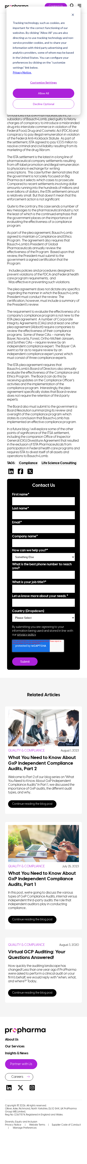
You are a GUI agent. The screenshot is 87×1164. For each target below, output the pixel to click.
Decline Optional (43, 104)
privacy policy (26, 634)
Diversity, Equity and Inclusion (21, 1121)
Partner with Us (21, 1064)
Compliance (28, 463)
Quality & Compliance (26, 750)
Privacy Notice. (22, 72)
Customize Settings (43, 82)
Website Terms (37, 1125)
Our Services (15, 1046)
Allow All (43, 93)
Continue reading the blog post (32, 804)
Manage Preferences (24, 1128)
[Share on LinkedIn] (12, 472)
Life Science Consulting (59, 463)
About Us (12, 1039)
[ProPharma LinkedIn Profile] (9, 1088)
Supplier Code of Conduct (66, 1125)
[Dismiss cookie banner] (72, 15)
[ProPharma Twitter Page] (20, 1088)
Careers (17, 1077)
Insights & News (17, 1053)
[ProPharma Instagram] (32, 1088)
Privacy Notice (13, 1125)
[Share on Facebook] (21, 472)
